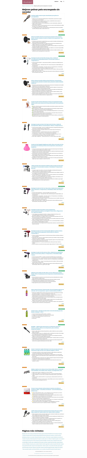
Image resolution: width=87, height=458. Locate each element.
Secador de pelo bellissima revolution (54, 437)
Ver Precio (61, 31)
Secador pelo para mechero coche (50, 435)
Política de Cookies (40, 453)
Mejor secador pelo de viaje (50, 440)
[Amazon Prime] (62, 29)
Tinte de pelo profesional (39, 440)
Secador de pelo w (42, 437)
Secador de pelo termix (33, 445)
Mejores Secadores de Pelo (27, 5)
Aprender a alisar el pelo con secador (46, 445)
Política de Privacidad (46, 453)
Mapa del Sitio (51, 453)
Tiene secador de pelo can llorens (29, 449)
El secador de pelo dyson (55, 449)
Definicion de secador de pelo (55, 433)
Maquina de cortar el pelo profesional (29, 433)
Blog (61, 1)
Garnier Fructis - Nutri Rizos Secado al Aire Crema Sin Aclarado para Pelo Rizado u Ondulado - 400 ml (47, 311)
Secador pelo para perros (27, 440)
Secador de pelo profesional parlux (29, 438)
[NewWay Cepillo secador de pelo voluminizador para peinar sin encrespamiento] (26, 18)
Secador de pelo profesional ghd (43, 447)
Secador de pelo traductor (30, 447)
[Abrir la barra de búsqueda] (64, 1)
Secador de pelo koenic (27, 435)
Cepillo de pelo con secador (58, 438)
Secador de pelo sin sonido (56, 447)
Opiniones (56, 1)
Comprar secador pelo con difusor (44, 438)
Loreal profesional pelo (37, 435)
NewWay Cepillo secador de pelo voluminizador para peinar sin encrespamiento (45, 16)
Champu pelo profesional (43, 433)
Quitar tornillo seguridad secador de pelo (48, 444)
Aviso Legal (35, 453)
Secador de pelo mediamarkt (46, 442)
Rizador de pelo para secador (33, 444)
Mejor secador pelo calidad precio (33, 442)
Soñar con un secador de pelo (43, 449)
